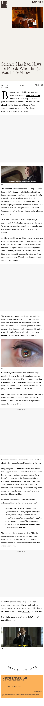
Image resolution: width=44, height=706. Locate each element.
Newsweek (28, 223)
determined (22, 469)
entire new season (33, 95)
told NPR (16, 404)
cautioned (26, 611)
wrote (14, 478)
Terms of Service (30, 694)
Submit (38, 692)
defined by (21, 198)
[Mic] (4, 4)
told (22, 223)
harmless (37, 211)
